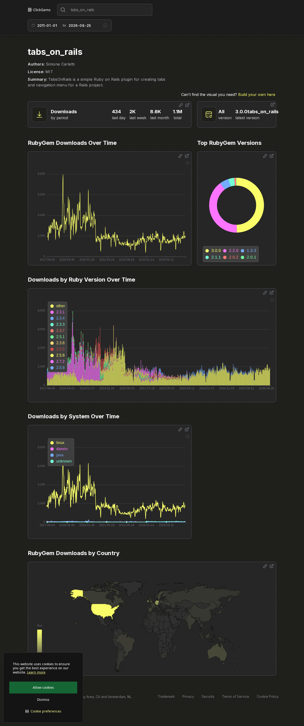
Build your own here (256, 94)
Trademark (166, 696)
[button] (43, 711)
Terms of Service (235, 696)
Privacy (188, 696)
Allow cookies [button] (43, 687)
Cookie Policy (268, 696)
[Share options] (180, 105)
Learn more (36, 672)
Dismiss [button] (43, 699)
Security (208, 696)
